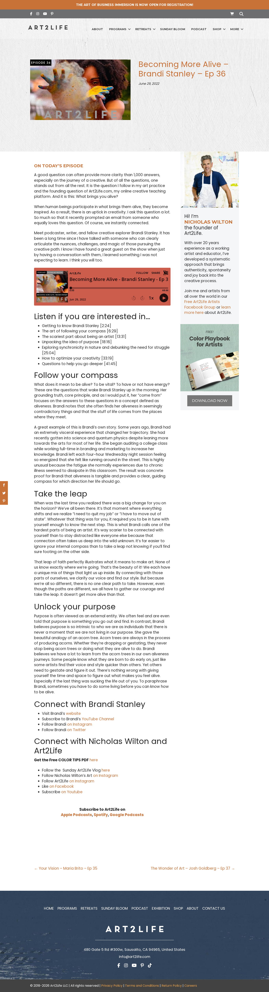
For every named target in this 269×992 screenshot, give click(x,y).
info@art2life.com (134, 956)
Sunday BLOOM (172, 29)
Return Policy (171, 985)
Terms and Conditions (142, 985)
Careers (190, 985)
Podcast (199, 29)
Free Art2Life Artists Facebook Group (202, 304)
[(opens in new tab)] (209, 357)
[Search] (240, 14)
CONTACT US (213, 908)
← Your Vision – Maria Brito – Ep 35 (65, 868)
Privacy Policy (111, 985)
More (234, 29)
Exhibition (161, 908)
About (97, 29)
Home (49, 908)
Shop (217, 29)
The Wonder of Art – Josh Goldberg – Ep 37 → (193, 868)
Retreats (143, 29)
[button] (129, 29)
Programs (117, 29)
